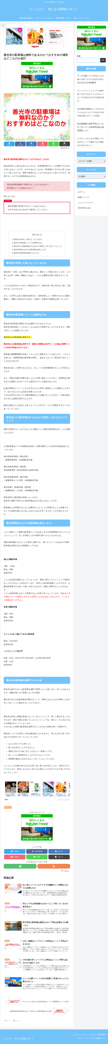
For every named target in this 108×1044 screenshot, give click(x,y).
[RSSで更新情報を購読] (53, 866)
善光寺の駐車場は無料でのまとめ (26, 253)
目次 (34, 235)
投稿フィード (83, 197)
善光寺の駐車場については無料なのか (28, 243)
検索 (79, 56)
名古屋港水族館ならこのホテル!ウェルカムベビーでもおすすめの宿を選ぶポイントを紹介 (90, 112)
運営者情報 (101, 1034)
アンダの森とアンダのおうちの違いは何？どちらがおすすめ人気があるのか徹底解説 (90, 79)
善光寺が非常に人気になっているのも (28, 239)
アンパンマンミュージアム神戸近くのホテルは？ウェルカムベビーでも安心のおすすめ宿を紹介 (90, 96)
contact (93, 1034)
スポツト (8, 807)
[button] (64, 144)
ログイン (81, 192)
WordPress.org (84, 208)
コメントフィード (85, 203)
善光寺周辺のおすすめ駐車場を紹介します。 (30, 249)
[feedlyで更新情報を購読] (20, 866)
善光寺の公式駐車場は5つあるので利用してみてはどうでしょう (38, 246)
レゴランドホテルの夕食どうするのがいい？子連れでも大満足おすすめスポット (90, 141)
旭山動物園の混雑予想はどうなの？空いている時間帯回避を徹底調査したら (90, 127)
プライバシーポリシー (81, 1034)
